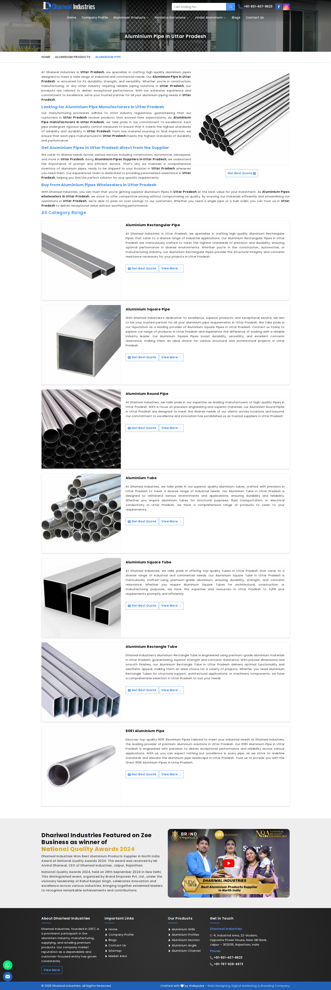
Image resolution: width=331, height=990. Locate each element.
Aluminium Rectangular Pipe (153, 225)
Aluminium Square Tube (148, 562)
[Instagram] (286, 6)
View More (170, 268)
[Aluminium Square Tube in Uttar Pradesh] (81, 597)
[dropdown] (147, 18)
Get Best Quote (143, 268)
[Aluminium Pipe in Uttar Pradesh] (242, 118)
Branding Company (275, 986)
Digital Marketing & (246, 986)
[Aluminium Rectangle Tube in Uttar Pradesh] (81, 682)
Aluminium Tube (141, 478)
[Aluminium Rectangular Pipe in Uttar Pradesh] (81, 260)
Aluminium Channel (186, 951)
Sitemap (114, 951)
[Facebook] (278, 6)
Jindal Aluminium (209, 18)
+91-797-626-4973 (228, 964)
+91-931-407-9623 (258, 6)
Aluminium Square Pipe (148, 309)
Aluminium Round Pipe (147, 393)
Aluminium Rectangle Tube (151, 646)
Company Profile (95, 18)
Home (71, 18)
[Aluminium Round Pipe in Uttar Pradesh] (81, 429)
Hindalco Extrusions (170, 18)
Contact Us (255, 18)
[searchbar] (230, 7)
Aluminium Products (129, 18)
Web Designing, (219, 986)
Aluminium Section (185, 940)
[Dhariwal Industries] (68, 6)
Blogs (236, 18)
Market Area (117, 956)
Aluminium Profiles (185, 935)
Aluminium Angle (184, 945)
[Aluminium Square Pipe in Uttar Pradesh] (81, 344)
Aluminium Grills (183, 929)
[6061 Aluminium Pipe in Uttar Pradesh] (81, 766)
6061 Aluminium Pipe (145, 731)
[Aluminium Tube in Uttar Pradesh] (81, 513)
